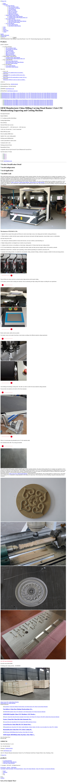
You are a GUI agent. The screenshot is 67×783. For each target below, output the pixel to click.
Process (4, 29)
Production (5, 4)
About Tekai (5, 30)
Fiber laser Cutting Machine (9, 763)
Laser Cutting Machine (13, 24)
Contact (4, 31)
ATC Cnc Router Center (13, 6)
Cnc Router (3, 768)
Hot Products (3, 767)
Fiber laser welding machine (14, 22)
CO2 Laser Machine (10, 23)
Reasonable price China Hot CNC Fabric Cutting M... (17, 729)
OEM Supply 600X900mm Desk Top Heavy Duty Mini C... (19, 734)
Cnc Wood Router (12, 9)
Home (4, 3)
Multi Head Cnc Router (13, 14)
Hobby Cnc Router (12, 10)
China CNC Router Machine (29, 768)
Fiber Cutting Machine (10, 18)
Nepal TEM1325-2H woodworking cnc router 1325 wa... (15, 77)
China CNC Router (40, 768)
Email (4, 771)
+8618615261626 (14, 84)
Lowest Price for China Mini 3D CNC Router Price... (17, 724)
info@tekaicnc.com (10, 88)
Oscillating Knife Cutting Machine (15, 16)
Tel (3, 773)
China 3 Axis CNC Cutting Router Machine (20, 182)
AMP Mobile (13, 767)
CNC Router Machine (18, 768)
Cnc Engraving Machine (49, 768)
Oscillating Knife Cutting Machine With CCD (17, 17)
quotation (2, 778)
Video (4, 27)
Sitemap (8, 767)
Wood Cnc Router (9, 768)
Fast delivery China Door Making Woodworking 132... (18, 709)
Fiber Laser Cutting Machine (14, 19)
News (4, 28)
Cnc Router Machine (10, 5)
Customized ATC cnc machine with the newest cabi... (14, 74)
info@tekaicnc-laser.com (12, 90)
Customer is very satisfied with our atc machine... (13, 72)
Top (4, 774)
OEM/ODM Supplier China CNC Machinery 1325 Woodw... (19, 714)
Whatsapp (5, 772)
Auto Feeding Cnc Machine (14, 8)
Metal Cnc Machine (12, 12)
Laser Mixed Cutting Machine (14, 25)
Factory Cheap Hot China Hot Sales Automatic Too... (17, 719)
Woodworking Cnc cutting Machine (37, 182)
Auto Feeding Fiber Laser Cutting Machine (17, 21)
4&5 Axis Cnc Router (12, 11)
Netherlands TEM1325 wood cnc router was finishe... (14, 79)
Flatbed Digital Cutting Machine (12, 15)
